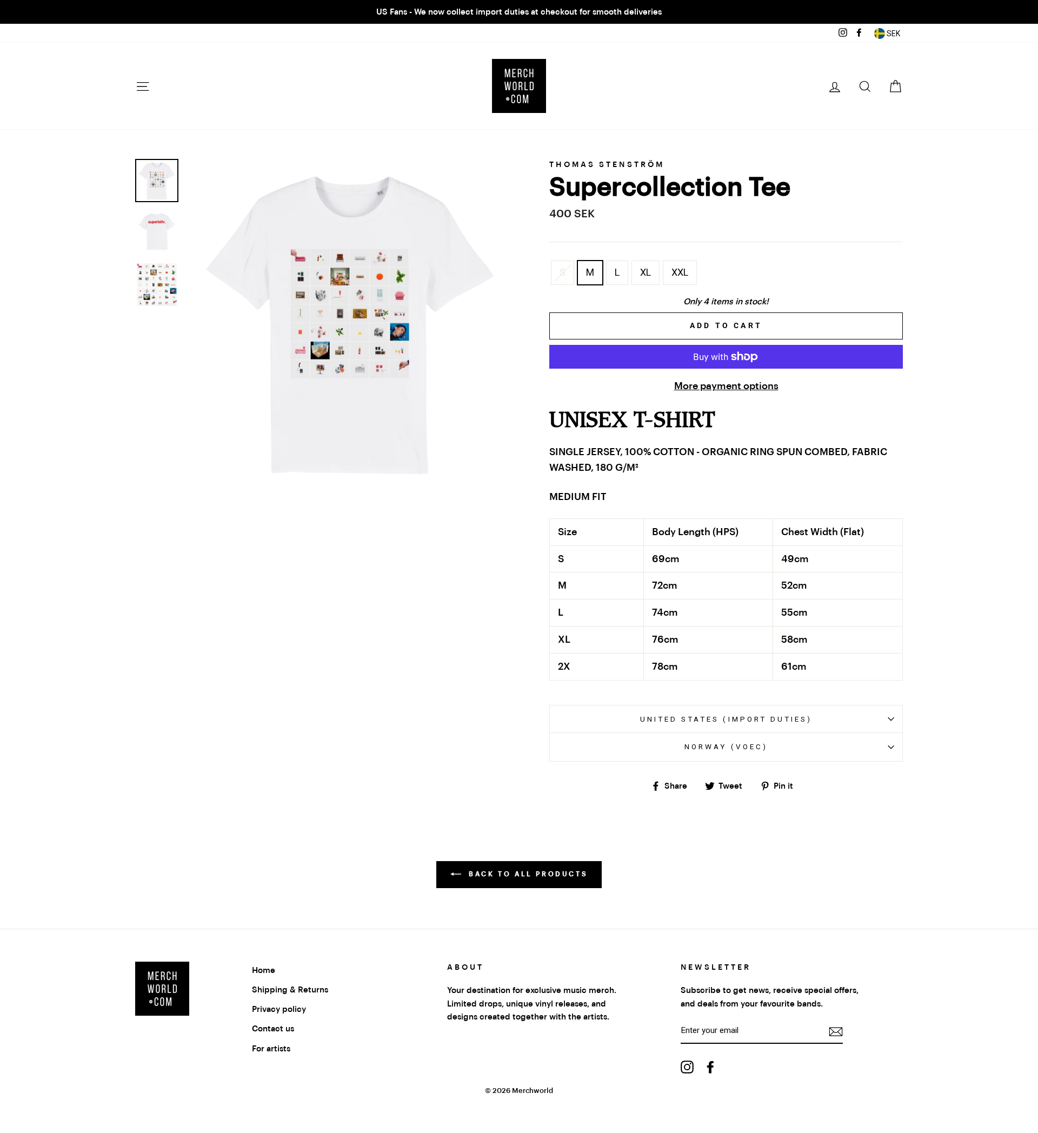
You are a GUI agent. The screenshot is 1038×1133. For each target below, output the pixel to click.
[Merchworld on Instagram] (687, 1067)
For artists (271, 1048)
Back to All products (526, 874)
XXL (679, 272)
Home (263, 970)
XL (645, 272)
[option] (519, 11)
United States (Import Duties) (726, 719)
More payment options (726, 386)
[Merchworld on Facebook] (710, 1067)
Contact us (273, 1028)
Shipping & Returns (290, 989)
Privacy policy (279, 1009)
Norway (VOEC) (726, 746)
